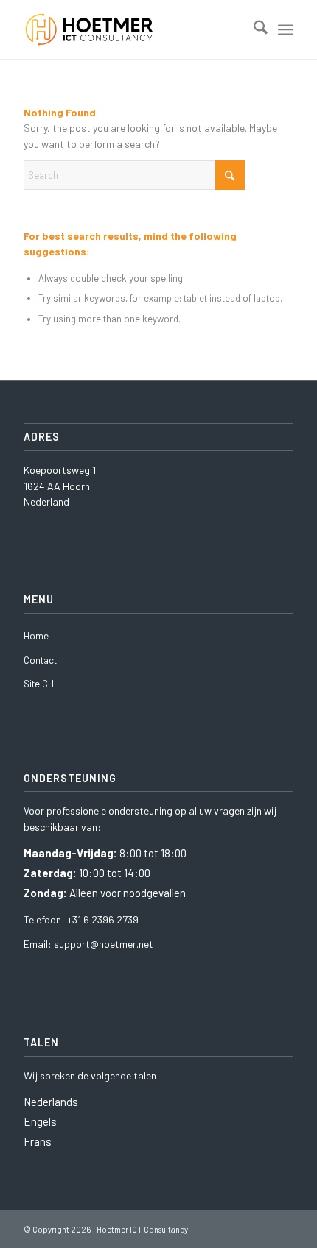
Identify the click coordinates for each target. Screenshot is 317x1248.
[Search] (253, 29)
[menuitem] (253, 29)
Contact (40, 660)
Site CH (39, 683)
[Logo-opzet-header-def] (131, 29)
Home (36, 636)
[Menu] (285, 29)
